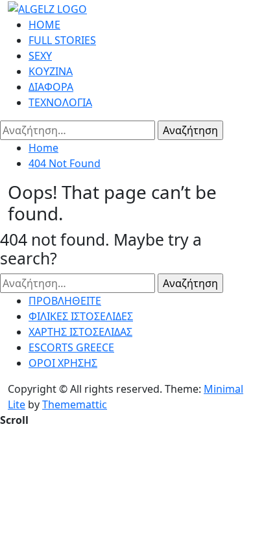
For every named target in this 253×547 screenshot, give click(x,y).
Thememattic (74, 404)
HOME (44, 24)
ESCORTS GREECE (71, 347)
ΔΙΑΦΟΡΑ (51, 87)
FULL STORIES (62, 40)
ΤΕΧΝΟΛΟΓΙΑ (60, 102)
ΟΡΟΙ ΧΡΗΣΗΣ (63, 363)
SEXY (40, 56)
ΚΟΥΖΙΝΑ (51, 71)
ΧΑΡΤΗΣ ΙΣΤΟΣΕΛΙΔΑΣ (80, 332)
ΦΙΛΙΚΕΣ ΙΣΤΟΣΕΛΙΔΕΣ (81, 316)
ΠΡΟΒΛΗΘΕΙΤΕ (65, 301)
